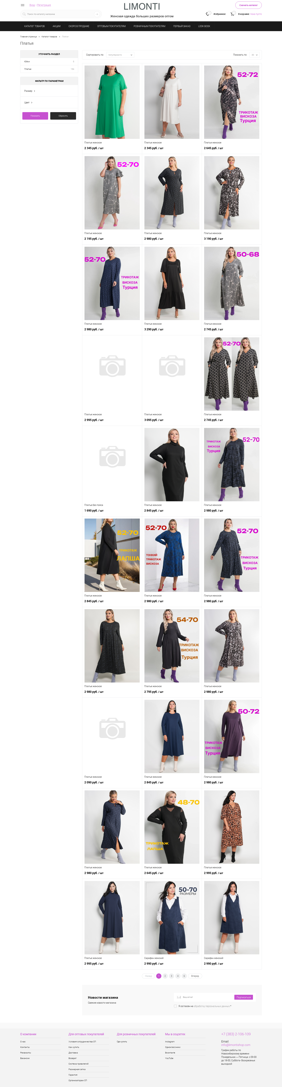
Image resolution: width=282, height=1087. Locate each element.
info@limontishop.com (235, 1045)
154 (72, 69)
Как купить (74, 1047)
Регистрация (44, 5)
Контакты (25, 1047)
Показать (35, 116)
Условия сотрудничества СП (82, 1041)
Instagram (170, 1041)
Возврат (73, 1058)
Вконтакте (170, 1052)
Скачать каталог (248, 5)
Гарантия (73, 1075)
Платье (27, 69)
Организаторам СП (78, 1080)
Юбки (27, 61)
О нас (23, 1041)
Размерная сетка (77, 1069)
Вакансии (25, 1058)
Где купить (122, 1041)
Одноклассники (172, 1047)
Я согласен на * (205, 1006)
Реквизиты (25, 1052)
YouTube (169, 1058)
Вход (32, 5)
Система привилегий (78, 1064)
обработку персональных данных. (212, 1006)
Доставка (73, 1052)
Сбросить (63, 116)
